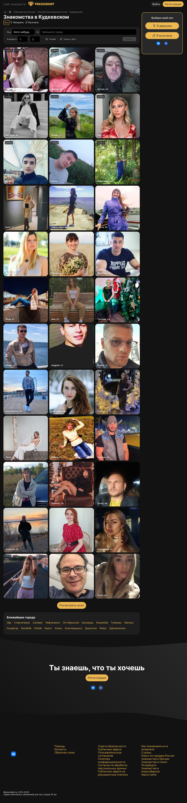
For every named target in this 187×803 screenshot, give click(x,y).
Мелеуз (128, 622)
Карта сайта (148, 774)
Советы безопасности (112, 746)
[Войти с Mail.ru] (166, 43)
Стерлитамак (22, 622)
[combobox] (22, 32)
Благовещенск (73, 628)
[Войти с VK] (159, 43)
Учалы (58, 628)
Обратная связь (64, 752)
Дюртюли (91, 628)
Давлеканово (117, 628)
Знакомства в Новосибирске (150, 770)
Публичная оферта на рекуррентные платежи (113, 773)
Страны (146, 752)
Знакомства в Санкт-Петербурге (154, 763)
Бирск (48, 628)
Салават (38, 622)
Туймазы (116, 622)
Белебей (26, 628)
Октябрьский (71, 622)
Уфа (9, 622)
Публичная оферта (110, 749)
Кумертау (12, 628)
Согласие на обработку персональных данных (113, 767)
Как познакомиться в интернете (154, 748)
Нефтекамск (52, 622)
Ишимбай (102, 622)
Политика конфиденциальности (111, 760)
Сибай (38, 628)
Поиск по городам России (157, 755)
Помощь (59, 746)
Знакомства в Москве (155, 758)
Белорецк (88, 622)
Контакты (60, 749)
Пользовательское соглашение (110, 754)
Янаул (103, 628)
